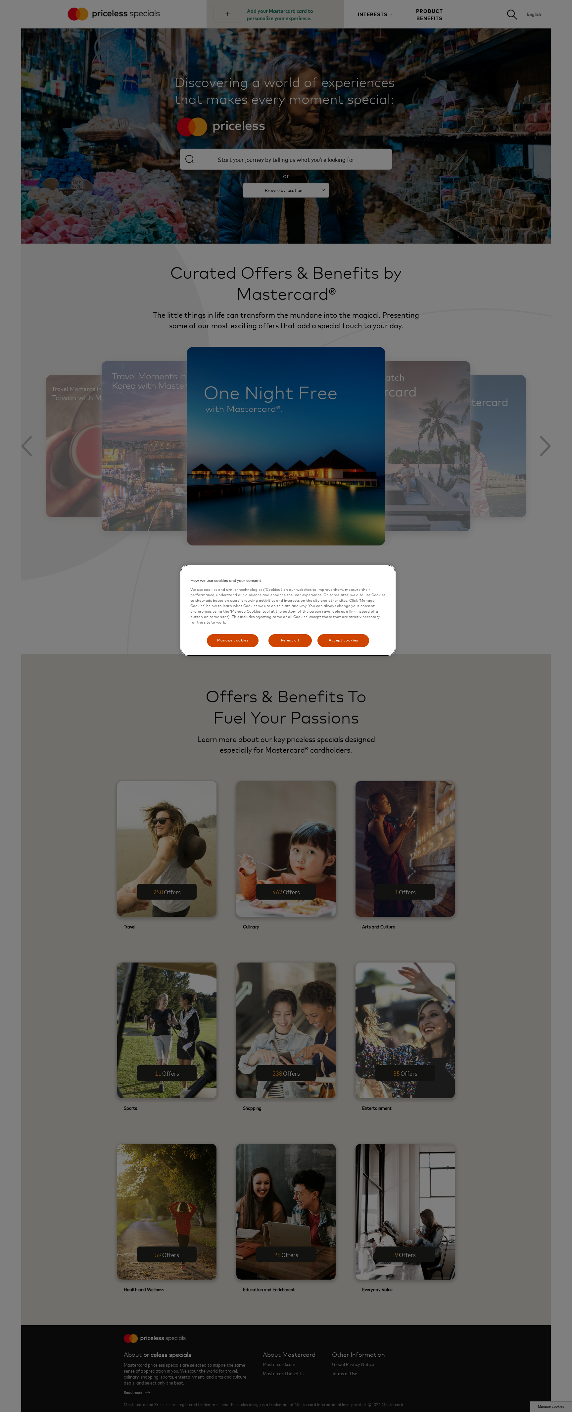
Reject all (290, 640)
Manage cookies (233, 640)
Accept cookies (343, 640)
